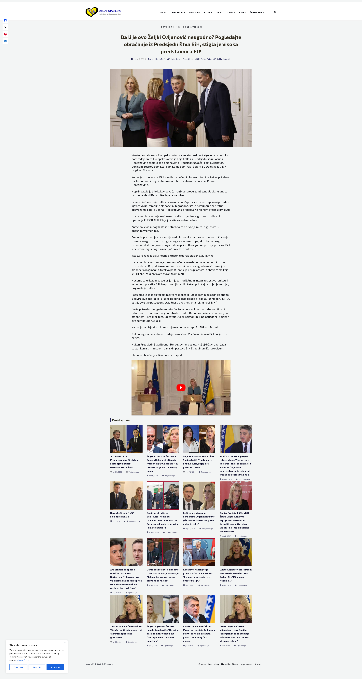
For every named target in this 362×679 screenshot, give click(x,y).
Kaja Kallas (176, 59)
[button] (275, 12)
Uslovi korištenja (229, 664)
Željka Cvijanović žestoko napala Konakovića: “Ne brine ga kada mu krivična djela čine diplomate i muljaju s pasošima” (163, 633)
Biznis (242, 12)
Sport (219, 12)
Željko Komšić (223, 59)
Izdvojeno (167, 26)
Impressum (246, 664)
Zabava (231, 12)
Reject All (37, 667)
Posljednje (183, 26)
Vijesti (163, 12)
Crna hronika (178, 12)
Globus (208, 12)
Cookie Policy (23, 660)
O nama (202, 664)
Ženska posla (257, 12)
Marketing (213, 664)
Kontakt (258, 664)
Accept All (55, 667)
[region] (37, 656)
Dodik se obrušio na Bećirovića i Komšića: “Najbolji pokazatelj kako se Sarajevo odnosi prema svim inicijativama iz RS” (162, 520)
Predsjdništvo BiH (191, 59)
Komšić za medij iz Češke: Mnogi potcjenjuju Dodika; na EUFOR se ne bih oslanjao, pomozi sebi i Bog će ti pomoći (199, 633)
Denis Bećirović (162, 59)
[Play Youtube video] (181, 387)
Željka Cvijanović (208, 59)
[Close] (65, 642)
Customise (18, 667)
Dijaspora (194, 12)
